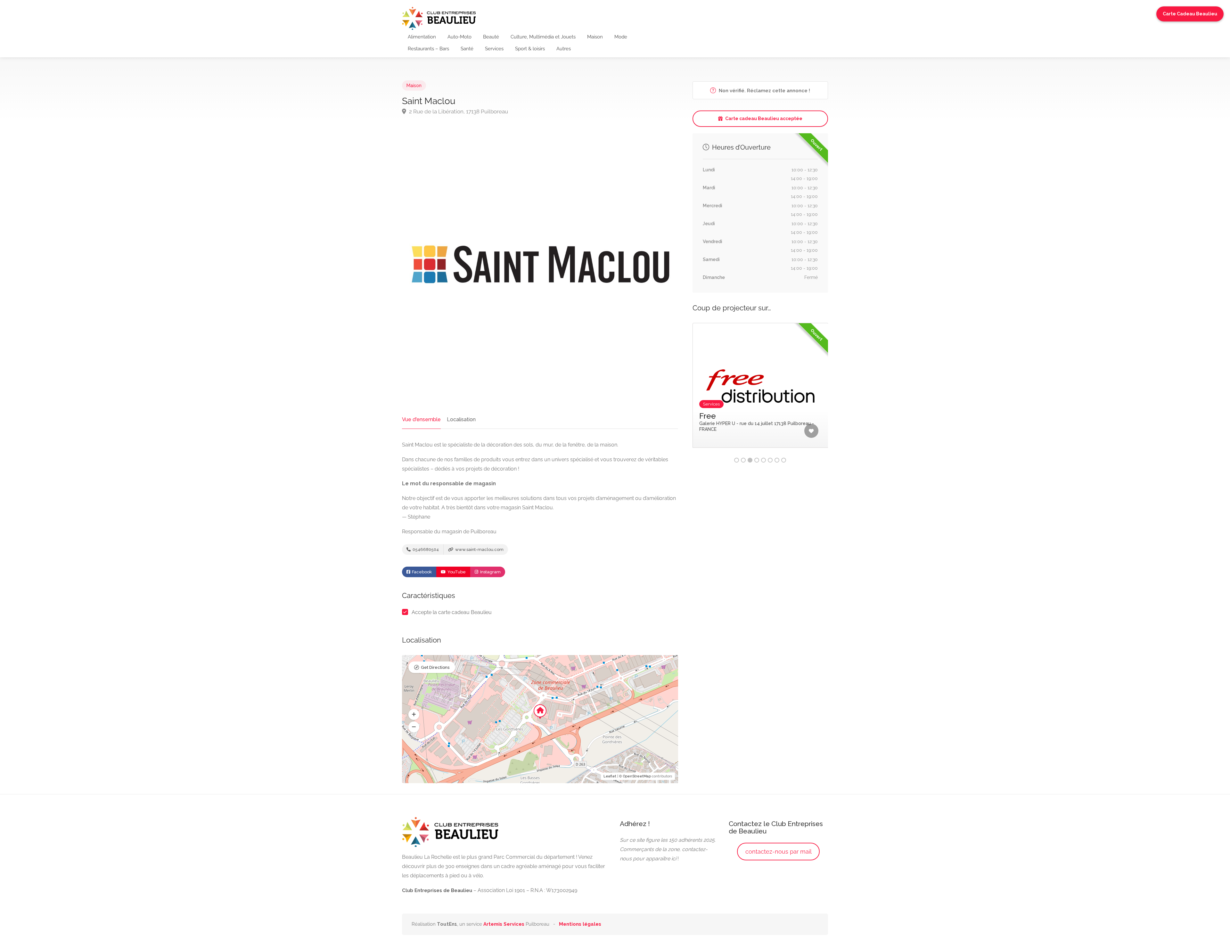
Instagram (490, 572)
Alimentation (422, 37)
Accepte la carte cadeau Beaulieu (452, 612)
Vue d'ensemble (421, 419)
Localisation (461, 419)
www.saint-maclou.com (479, 549)
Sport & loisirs (530, 49)
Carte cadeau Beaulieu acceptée (763, 118)
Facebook (421, 572)
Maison (595, 37)
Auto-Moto (459, 37)
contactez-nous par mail (778, 851)
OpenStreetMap (637, 776)
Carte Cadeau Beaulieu (1190, 13)
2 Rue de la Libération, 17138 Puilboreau (458, 111)
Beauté (491, 37)
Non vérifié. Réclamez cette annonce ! (764, 91)
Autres (563, 49)
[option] (760, 390)
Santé (467, 49)
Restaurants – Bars (428, 49)
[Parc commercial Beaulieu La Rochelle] (439, 18)
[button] (413, 714)
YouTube (456, 572)
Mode (620, 37)
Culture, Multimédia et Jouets (543, 37)
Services (494, 49)
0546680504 (425, 549)
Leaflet (609, 776)
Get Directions (435, 667)
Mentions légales (580, 924)
